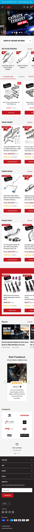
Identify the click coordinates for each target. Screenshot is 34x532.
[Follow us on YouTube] (9, 512)
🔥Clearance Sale (8, 76)
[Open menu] (2, 7)
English (4, 503)
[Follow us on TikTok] (13, 512)
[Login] (27, 7)
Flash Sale (21, 76)
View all (29, 49)
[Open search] (24, 7)
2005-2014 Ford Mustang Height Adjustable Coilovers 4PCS (11, 297)
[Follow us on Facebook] (3, 512)
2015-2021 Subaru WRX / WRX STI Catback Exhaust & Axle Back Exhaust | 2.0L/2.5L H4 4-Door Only (12, 198)
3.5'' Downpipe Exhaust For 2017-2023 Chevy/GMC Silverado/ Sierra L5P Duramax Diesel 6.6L (12, 247)
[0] (31, 7)
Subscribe (7, 495)
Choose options (12, 161)
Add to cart (11, 112)
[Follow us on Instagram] (6, 512)
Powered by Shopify (7, 528)
